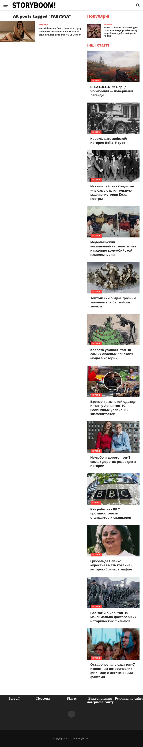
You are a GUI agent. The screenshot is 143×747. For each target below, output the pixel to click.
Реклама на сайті (129, 698)
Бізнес (72, 698)
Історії (14, 698)
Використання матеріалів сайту (100, 700)
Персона (43, 698)
